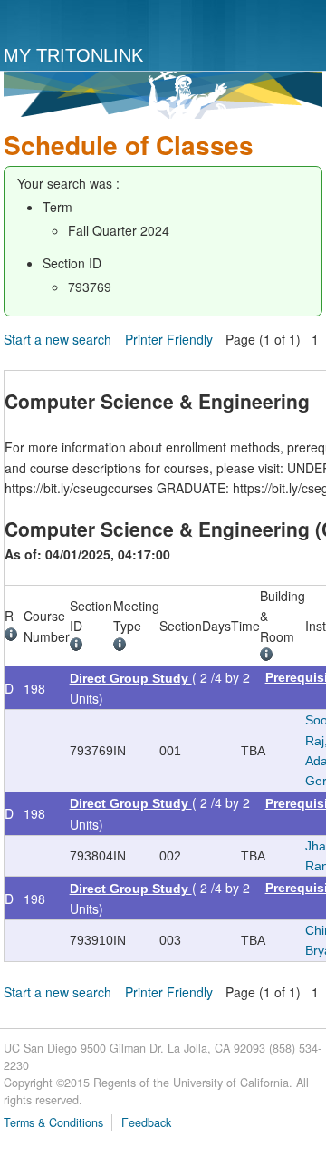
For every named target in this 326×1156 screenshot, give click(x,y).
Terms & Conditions (53, 1122)
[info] (14, 636)
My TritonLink (73, 55)
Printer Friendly (169, 339)
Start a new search (57, 339)
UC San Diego (79, 23)
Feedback (146, 1122)
